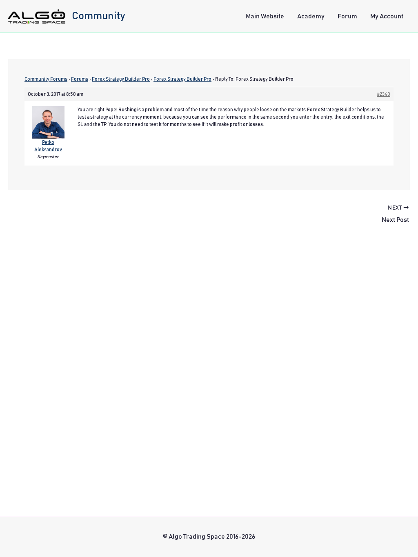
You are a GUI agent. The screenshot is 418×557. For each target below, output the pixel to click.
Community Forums (45, 79)
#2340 (383, 94)
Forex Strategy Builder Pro (121, 79)
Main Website (265, 16)
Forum (347, 16)
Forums (79, 79)
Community (98, 16)
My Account (386, 16)
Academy (311, 16)
